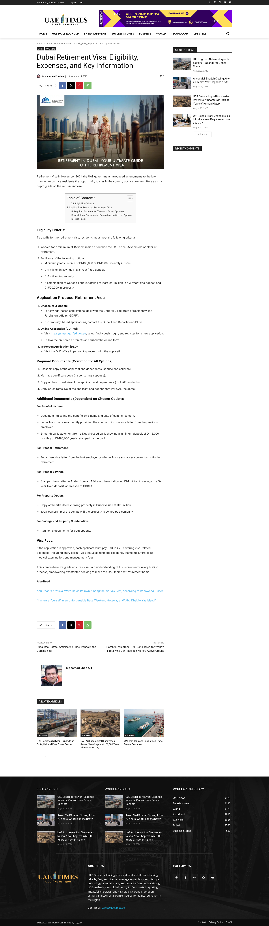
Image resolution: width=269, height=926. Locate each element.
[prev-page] (39, 756)
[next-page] (45, 756)
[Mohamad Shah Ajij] (39, 76)
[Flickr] (194, 877)
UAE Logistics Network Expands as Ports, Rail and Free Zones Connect (211, 63)
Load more (201, 134)
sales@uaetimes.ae (113, 907)
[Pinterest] (79, 85)
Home (40, 43)
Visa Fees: (79, 218)
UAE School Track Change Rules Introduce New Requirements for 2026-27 (212, 119)
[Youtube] (230, 3)
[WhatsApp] (87, 85)
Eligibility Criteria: (84, 203)
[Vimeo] (225, 3)
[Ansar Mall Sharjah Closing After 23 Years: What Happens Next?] (182, 83)
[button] (227, 33)
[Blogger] (176, 877)
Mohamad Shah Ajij (55, 76)
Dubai (49, 43)
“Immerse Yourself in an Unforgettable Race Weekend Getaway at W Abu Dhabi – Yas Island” (96, 600)
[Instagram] (215, 3)
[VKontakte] (212, 877)
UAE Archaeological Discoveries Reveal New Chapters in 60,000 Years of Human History (100, 744)
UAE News (50, 49)
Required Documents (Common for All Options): (99, 211)
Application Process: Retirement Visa (90, 207)
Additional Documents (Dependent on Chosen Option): (103, 215)
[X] (220, 3)
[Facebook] (210, 3)
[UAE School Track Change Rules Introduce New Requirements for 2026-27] (182, 120)
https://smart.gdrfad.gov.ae (68, 333)
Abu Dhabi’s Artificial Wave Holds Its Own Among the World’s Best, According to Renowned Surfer (100, 591)
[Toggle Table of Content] (128, 198)
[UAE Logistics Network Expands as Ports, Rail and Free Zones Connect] (57, 723)
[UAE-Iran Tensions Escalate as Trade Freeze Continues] (144, 723)
